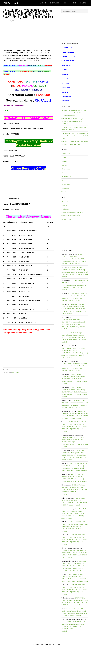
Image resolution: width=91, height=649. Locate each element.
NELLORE (65, 83)
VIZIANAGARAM (67, 52)
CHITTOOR (65, 87)
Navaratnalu (65, 169)
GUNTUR (64, 74)
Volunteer (64, 192)
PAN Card (64, 180)
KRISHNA (65, 70)
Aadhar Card (65, 154)
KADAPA (64, 92)
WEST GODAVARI (67, 65)
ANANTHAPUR (67, 96)
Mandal (64, 165)
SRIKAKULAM (66, 47)
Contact (64, 157)
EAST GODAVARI (67, 61)
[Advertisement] (28, 36)
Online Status (66, 176)
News (63, 173)
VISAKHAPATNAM (68, 56)
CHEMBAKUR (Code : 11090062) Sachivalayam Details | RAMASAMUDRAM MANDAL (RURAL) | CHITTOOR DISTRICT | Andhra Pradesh (74, 489)
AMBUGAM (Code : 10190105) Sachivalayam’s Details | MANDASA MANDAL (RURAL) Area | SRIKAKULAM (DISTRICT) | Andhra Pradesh (74, 513)
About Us (64, 201)
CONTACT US (66, 205)
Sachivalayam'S (10, 2)
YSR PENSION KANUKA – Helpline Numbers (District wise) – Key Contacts (73, 121)
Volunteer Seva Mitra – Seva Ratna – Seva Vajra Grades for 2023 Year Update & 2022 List (73, 113)
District (64, 161)
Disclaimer (65, 209)
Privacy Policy (66, 219)
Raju (62, 304)
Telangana (65, 188)
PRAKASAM (65, 79)
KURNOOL (65, 101)
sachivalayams (16, 370)
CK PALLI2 (15, 372)
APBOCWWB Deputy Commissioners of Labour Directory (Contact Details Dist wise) (74, 136)
